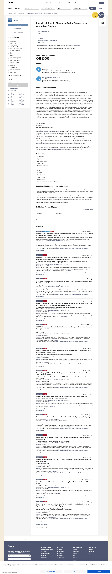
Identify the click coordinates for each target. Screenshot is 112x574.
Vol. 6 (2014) (21, 97)
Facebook (91, 551)
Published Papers (42, 43)
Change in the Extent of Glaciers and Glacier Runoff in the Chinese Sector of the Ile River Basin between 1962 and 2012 (63, 351)
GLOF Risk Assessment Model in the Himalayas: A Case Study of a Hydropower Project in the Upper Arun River (64, 328)
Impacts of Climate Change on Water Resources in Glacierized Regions (41, 13)
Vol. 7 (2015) (21, 96)
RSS (95, 539)
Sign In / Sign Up (92, 3)
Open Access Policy (45, 553)
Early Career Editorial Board (16, 48)
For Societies (60, 559)
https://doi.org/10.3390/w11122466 (56, 310)
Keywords (40, 38)
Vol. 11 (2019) (11, 103)
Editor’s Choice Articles (15, 60)
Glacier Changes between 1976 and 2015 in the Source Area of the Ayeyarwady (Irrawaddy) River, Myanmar (64, 460)
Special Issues (21, 13)
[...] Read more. (82, 247)
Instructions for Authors (15, 50)
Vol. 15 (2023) (11, 97)
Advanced (99, 8)
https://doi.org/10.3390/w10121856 (56, 443)
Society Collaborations (15, 69)
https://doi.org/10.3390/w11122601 (56, 286)
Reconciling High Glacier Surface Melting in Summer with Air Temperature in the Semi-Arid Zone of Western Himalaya (64, 373)
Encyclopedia (76, 559)
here (68, 202)
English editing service (56, 149)
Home (12, 40)
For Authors (59, 549)
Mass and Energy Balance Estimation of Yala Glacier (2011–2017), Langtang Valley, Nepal (63, 417)
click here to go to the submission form (50, 131)
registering (66, 130)
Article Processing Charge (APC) (81, 146)
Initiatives (69, 3)
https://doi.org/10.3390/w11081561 (55, 379)
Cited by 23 (38, 288)
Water (14, 13)
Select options (12, 556)
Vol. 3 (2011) (21, 101)
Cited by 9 (38, 444)
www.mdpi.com (58, 130)
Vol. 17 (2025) (11, 94)
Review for (18, 28)
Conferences (12, 70)
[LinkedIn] (43, 59)
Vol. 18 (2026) (11, 93)
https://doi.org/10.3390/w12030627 (55, 240)
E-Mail (56, 68)
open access (47, 147)
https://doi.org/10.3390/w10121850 (56, 465)
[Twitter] (40, 59)
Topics (41, 3)
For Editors (59, 553)
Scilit (74, 555)
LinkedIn (91, 549)
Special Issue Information (44, 36)
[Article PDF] (91, 232)
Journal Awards (13, 67)
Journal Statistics (13, 64)
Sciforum (75, 549)
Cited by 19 (38, 357)
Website (61, 68)
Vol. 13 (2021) (11, 100)
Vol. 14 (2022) (11, 99)
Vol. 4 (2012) (21, 100)
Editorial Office (13, 72)
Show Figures (40, 250)
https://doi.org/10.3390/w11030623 (55, 400)
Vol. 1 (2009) (21, 104)
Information (49, 3)
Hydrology (77, 45)
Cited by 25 (38, 335)
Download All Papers (88, 209)
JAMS (74, 561)
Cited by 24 (38, 311)
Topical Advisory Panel (15, 46)
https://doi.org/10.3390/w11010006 (54, 420)
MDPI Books (76, 551)
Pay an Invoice (44, 551)
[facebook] (46, 59)
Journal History (13, 65)
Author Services (59, 3)
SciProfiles (75, 557)
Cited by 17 (38, 512)
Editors (39, 33)
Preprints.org (76, 553)
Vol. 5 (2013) (21, 99)
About (76, 3)
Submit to (18, 25)
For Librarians (60, 555)
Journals (34, 3)
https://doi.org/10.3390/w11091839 (55, 334)
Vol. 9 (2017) (21, 93)
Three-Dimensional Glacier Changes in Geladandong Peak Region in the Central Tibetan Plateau (63, 482)
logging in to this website (77, 130)
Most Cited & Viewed (14, 62)
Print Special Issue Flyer (43, 31)
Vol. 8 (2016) (21, 94)
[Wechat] (48, 59)
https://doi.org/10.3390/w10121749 (56, 487)
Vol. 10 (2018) (11, 104)
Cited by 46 (38, 381)
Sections (12, 55)
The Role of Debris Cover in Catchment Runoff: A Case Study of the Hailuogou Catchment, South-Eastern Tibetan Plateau (64, 282)
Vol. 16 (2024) (11, 96)
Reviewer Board (13, 45)
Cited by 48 (38, 242)
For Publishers (60, 557)
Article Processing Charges (47, 549)
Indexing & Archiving (14, 58)
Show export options (41, 219)
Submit (101, 3)
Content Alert (101, 539)
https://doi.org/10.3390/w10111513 (56, 511)
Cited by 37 (38, 401)
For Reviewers (60, 551)
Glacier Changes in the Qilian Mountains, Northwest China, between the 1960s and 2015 (63, 396)
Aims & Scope (13, 41)
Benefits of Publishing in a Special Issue (47, 40)
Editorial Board (13, 43)
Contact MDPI (44, 555)
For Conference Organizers (63, 561)
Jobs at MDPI (44, 557)
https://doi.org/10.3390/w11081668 (55, 356)
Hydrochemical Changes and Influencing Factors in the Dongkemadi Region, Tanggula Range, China (63, 438)
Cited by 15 (38, 488)
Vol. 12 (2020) (11, 101)
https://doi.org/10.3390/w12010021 (54, 264)
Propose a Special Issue (18, 32)
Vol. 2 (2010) (21, 103)
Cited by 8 (38, 265)
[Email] (37, 59)
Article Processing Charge (15, 57)
